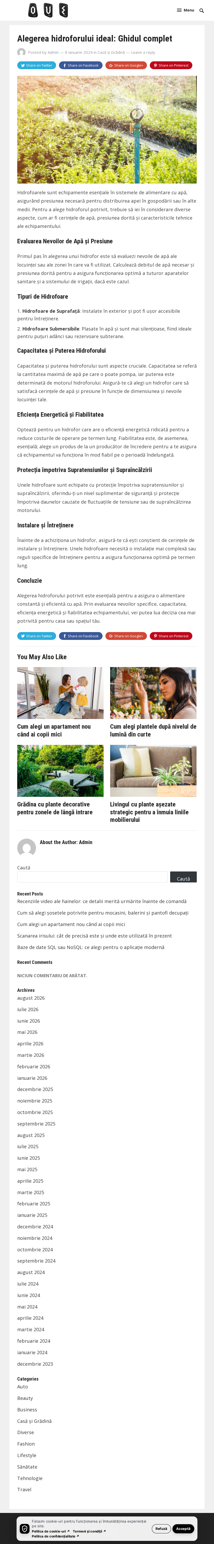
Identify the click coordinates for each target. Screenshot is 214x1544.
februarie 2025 (33, 1203)
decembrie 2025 (35, 1089)
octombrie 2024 (35, 1249)
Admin (53, 52)
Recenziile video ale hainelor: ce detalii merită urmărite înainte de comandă (102, 901)
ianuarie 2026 (32, 1078)
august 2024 (31, 1272)
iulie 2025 (27, 1146)
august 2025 (31, 1135)
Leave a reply (143, 52)
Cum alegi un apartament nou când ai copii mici (54, 730)
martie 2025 (30, 1192)
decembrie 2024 (35, 1226)
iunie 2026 (28, 1021)
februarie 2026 (33, 1066)
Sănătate (27, 1467)
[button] (185, 10)
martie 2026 (30, 1055)
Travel (24, 1489)
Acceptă (183, 1528)
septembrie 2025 (36, 1124)
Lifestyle (26, 1455)
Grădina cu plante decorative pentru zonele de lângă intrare (55, 808)
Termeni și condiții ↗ (89, 1531)
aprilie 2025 (30, 1181)
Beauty (25, 1398)
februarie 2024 (33, 1341)
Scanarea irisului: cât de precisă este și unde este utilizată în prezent (94, 936)
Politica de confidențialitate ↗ (56, 1536)
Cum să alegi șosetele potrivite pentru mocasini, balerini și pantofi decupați (102, 913)
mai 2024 (27, 1307)
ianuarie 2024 (32, 1352)
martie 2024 (30, 1329)
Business (27, 1409)
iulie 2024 (27, 1284)
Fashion (26, 1444)
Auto (22, 1386)
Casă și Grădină (111, 52)
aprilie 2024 (30, 1318)
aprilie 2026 (30, 1043)
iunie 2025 (28, 1158)
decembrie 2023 (35, 1364)
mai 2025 (27, 1169)
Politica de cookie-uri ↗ (51, 1531)
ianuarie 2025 (32, 1215)
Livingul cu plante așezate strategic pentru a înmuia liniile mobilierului (149, 812)
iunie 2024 (28, 1295)
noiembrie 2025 (34, 1101)
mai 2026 (27, 1032)
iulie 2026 (27, 1009)
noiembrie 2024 (34, 1238)
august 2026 (31, 998)
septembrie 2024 (36, 1261)
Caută (23, 867)
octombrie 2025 (35, 1112)
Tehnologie (30, 1478)
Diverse (25, 1432)
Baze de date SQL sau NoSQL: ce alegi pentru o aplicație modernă (90, 947)
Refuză (161, 1528)
